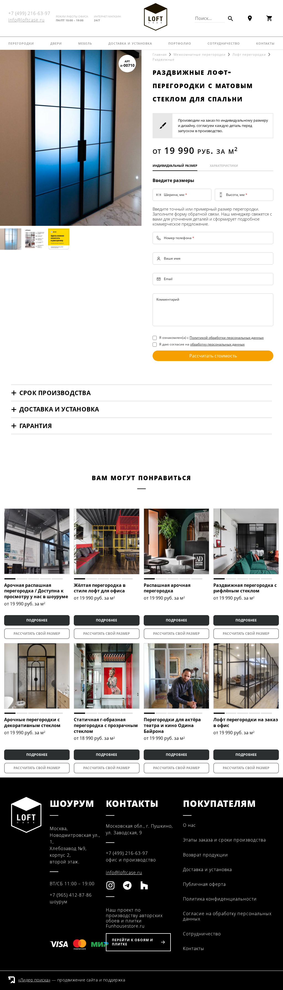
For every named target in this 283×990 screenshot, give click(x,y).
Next (131, 137)
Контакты (265, 43)
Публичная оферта (204, 884)
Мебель (85, 43)
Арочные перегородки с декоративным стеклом (32, 722)
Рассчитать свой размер (37, 633)
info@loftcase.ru (26, 20)
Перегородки (21, 43)
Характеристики (224, 165)
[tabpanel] (36, 541)
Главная (160, 54)
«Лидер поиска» (34, 980)
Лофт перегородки (249, 54)
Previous (9, 137)
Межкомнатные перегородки (200, 54)
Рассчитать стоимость (213, 356)
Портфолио (179, 43)
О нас (189, 825)
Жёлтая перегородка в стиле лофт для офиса (99, 588)
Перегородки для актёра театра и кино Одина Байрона (172, 725)
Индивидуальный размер (175, 165)
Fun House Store (155, 17)
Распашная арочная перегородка (167, 588)
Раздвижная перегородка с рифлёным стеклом (245, 588)
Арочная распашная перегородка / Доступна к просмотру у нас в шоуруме (36, 591)
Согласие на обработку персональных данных (227, 916)
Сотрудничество (224, 43)
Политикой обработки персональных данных (227, 337)
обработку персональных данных (217, 344)
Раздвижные (164, 59)
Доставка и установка (130, 43)
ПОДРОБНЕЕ (37, 620)
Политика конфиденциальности (220, 899)
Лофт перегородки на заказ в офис (245, 722)
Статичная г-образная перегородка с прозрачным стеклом (106, 725)
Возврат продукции (205, 855)
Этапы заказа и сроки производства (224, 840)
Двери (56, 43)
